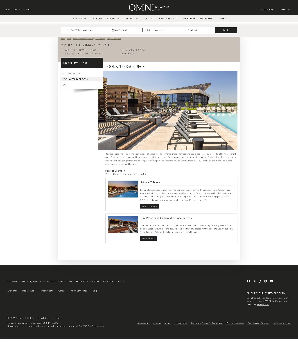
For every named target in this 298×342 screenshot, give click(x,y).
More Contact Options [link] (114, 281)
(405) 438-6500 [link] (91, 281)
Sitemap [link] (157, 322)
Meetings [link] (189, 18)
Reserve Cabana (149, 206)
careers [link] (61, 290)
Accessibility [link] (143, 322)
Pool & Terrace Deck (114, 39)
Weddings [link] (206, 18)
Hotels (69, 39)
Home (63, 39)
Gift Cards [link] (12, 290)
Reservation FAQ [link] (282, 322)
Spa (147, 18)
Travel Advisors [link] (46, 290)
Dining (130, 18)
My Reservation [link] (267, 10)
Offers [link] (222, 18)
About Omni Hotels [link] (79, 290)
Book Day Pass (148, 238)
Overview (77, 18)
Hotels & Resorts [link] (22, 10)
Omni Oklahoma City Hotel (83, 39)
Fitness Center (71, 73)
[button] (286, 10)
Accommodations (104, 18)
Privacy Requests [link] (235, 322)
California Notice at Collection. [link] (207, 322)
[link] (268, 10)
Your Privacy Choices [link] (258, 322)
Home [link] (8, 10)
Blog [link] (95, 290)
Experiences (166, 18)
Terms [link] (167, 322)
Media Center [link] (28, 290)
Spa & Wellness (100, 39)
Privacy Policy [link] (181, 322)
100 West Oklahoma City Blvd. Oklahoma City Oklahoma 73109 (39, 281)
